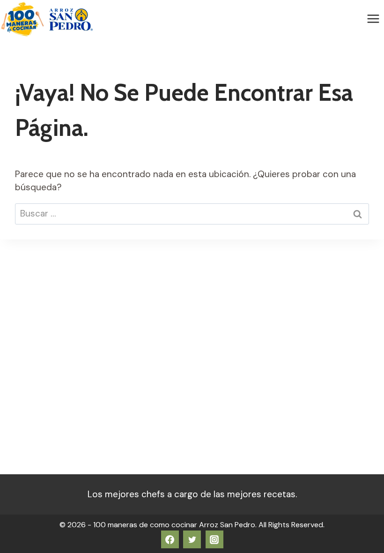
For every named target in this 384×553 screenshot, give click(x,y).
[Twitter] (192, 539)
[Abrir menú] (373, 18)
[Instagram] (214, 539)
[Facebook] (170, 539)
